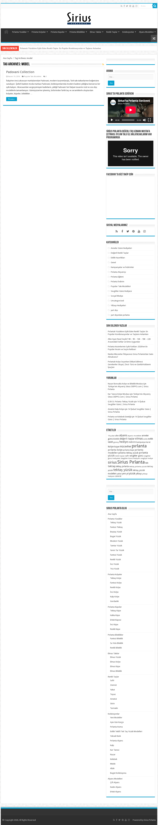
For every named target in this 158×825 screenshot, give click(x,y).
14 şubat (111, 436)
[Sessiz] (144, 120)
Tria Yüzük (114, 569)
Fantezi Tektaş (116, 527)
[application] (130, 110)
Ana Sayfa (6, 31)
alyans (123, 435)
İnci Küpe (114, 624)
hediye (123, 441)
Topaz (113, 694)
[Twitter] (127, 6)
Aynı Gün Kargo (117, 722)
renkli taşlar (120, 456)
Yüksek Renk (115, 736)
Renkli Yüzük (115, 559)
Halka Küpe (115, 615)
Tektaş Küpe (115, 610)
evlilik (145, 439)
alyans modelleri (134, 436)
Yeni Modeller (116, 717)
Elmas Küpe (115, 666)
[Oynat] (111, 120)
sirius (112, 462)
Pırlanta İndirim (117, 281)
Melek (112, 764)
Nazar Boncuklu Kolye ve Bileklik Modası (125, 384)
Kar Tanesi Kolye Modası (118, 394)
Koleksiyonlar (128, 32)
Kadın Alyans (115, 787)
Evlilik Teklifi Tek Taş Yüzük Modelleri (126, 731)
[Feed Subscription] (103, 64)
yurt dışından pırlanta (120, 315)
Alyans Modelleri (146, 32)
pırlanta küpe (128, 450)
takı (146, 463)
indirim (132, 442)
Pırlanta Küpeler (58, 32)
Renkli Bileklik (116, 648)
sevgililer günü (136, 455)
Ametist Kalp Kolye (116, 409)
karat (148, 442)
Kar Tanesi (114, 750)
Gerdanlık (114, 601)
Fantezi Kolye (116, 583)
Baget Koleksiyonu (118, 773)
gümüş (116, 442)
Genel (113, 262)
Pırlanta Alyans (116, 740)
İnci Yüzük (114, 564)
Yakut (112, 690)
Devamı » (11, 99)
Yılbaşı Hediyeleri (118, 305)
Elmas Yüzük (115, 657)
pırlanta (139, 445)
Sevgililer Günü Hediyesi (121, 291)
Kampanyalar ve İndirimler (122, 267)
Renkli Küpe (115, 629)
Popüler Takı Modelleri (32, 76)
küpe (116, 446)
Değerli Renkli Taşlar (120, 253)
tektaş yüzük (122, 470)
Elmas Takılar (95, 32)
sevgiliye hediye (147, 458)
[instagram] (136, 6)
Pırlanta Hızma (116, 727)
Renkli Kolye (115, 587)
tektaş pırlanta (122, 466)
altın (117, 435)
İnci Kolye (114, 592)
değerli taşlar (127, 438)
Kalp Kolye (114, 596)
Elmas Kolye (115, 662)
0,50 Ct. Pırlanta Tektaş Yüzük (120, 401)
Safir (112, 680)
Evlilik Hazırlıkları (118, 258)
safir (127, 456)
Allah (112, 768)
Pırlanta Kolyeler (39, 32)
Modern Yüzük (116, 541)
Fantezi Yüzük (116, 555)
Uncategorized (117, 300)
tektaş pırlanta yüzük (138, 466)
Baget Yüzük (115, 536)
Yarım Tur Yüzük (117, 550)
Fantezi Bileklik (116, 638)
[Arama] (155, 6)
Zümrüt (113, 685)
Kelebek (113, 759)
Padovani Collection (20, 72)
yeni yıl (125, 473)
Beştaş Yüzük (116, 532)
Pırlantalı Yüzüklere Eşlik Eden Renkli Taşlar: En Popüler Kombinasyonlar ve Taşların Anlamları (60, 48)
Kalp (112, 745)
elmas (139, 438)
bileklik (116, 439)
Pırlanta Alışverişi (118, 272)
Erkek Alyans (115, 791)
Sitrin (112, 703)
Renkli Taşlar (111, 32)
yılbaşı (139, 473)
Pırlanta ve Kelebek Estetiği (119, 417)
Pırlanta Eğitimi (117, 277)
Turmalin (114, 708)
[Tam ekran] (149, 120)
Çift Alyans (114, 782)
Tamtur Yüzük (116, 545)
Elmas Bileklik (116, 671)
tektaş (111, 466)
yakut (119, 474)
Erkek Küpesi (115, 620)
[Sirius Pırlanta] (79, 17)
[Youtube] (133, 6)
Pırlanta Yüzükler (19, 32)
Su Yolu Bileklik (116, 643)
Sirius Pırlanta (131, 462)
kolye (111, 446)
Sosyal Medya (117, 296)
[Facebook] (124, 6)
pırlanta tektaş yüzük (128, 453)
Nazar (112, 754)
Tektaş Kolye (115, 578)
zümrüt (118, 476)
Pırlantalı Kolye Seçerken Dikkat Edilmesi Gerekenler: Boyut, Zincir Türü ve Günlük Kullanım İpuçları (129, 364)
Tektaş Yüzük (116, 522)
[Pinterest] (130, 6)
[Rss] (121, 6)
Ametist (113, 699)
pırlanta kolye (115, 449)
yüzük (132, 473)
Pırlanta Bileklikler (77, 32)
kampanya (141, 442)
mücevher (125, 446)
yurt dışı (114, 310)
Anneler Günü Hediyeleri (121, 248)
